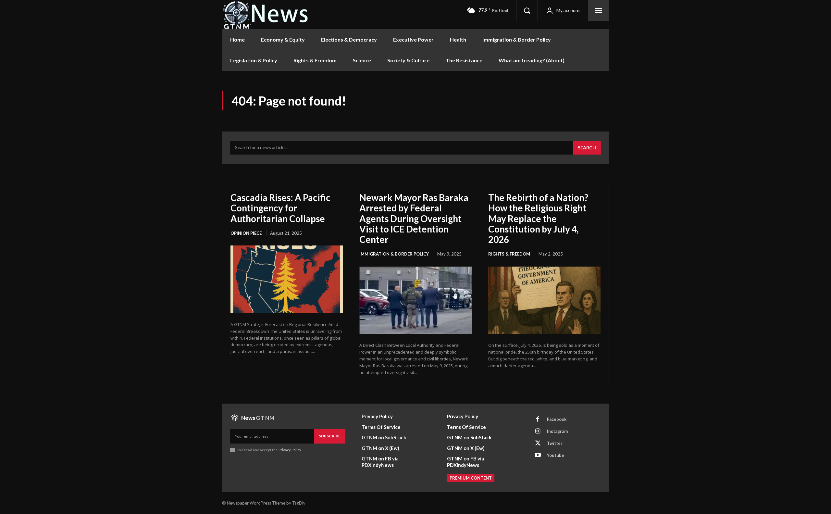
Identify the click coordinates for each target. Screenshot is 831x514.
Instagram (557, 431)
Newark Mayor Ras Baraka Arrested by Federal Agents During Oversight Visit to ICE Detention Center (413, 218)
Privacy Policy (290, 450)
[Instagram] (538, 431)
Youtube (555, 455)
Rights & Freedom (509, 254)
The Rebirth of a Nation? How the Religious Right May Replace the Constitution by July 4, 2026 (538, 218)
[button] (526, 10)
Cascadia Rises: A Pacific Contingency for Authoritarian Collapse (280, 208)
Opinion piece (246, 233)
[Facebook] (538, 419)
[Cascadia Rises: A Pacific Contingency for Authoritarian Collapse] (286, 279)
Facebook (556, 419)
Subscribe (330, 435)
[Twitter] (538, 443)
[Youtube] (538, 455)
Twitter (555, 443)
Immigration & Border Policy (394, 254)
